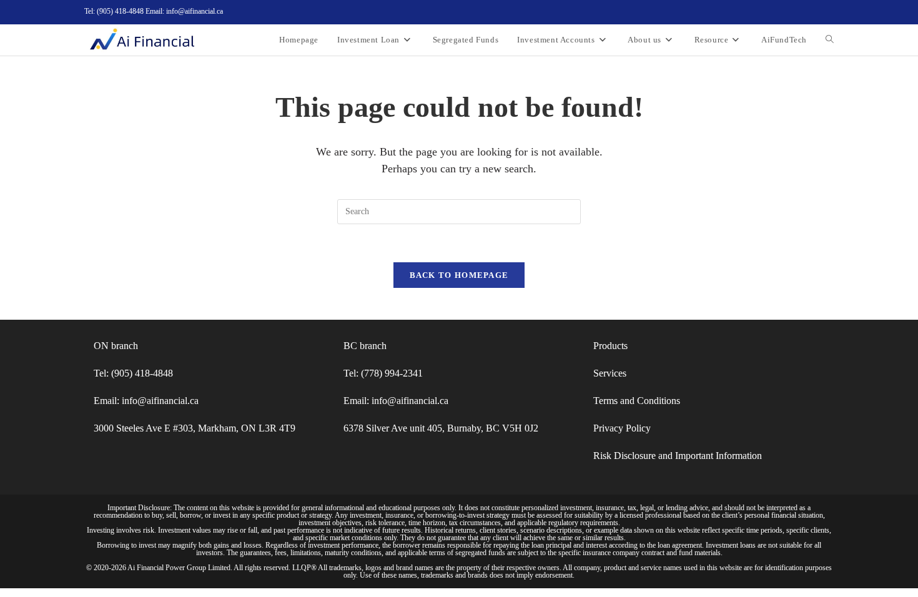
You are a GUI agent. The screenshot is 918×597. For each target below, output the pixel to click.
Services (609, 373)
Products (610, 345)
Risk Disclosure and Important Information (677, 455)
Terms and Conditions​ (636, 400)
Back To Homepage (459, 275)
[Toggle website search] (829, 40)
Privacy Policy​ (622, 428)
